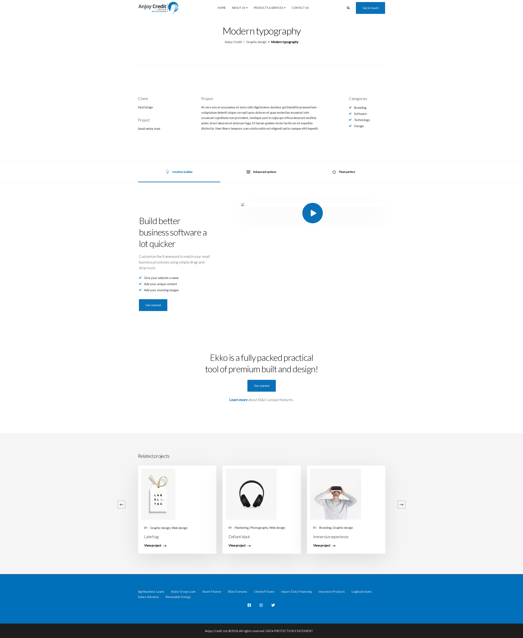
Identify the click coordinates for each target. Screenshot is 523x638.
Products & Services (268, 7)
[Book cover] (82, 494)
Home (222, 7)
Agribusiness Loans (151, 591)
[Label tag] (158, 494)
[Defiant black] (251, 494)
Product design (410, 536)
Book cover (69, 536)
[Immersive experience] (335, 494)
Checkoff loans (264, 591)
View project (68, 545)
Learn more (238, 399)
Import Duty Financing (296, 591)
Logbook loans (362, 591)
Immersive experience (331, 536)
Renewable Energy (178, 597)
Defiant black (239, 536)
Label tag (151, 536)
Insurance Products (331, 591)
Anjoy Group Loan (183, 591)
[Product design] (420, 494)
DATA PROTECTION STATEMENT (289, 631)
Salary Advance (148, 597)
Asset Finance (211, 591)
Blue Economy (237, 591)
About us (238, 7)
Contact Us (300, 7)
